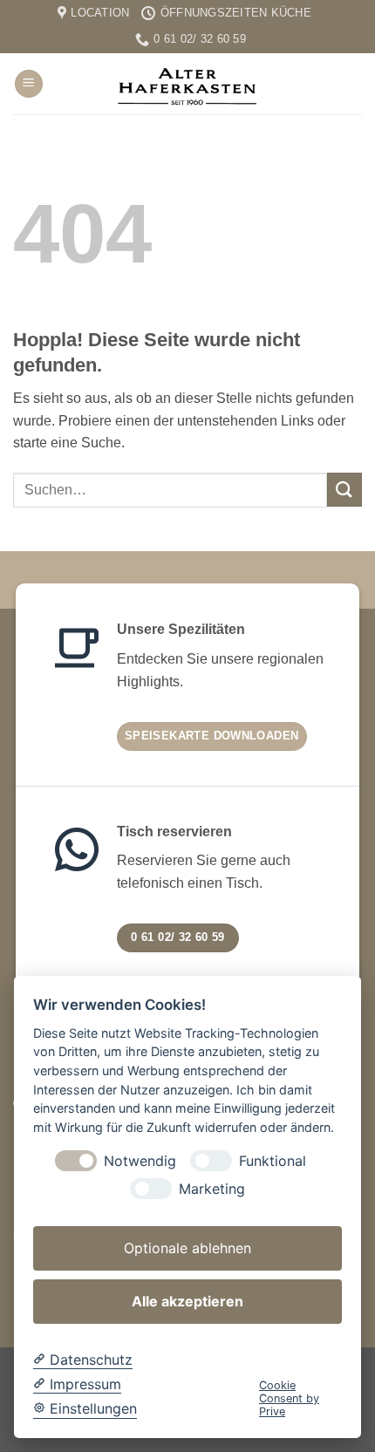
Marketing (212, 1189)
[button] (29, 84)
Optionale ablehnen (187, 1248)
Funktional (272, 1161)
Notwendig (140, 1161)
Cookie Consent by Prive (289, 1399)
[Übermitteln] (344, 490)
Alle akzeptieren (187, 1301)
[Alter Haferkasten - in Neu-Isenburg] (187, 84)
